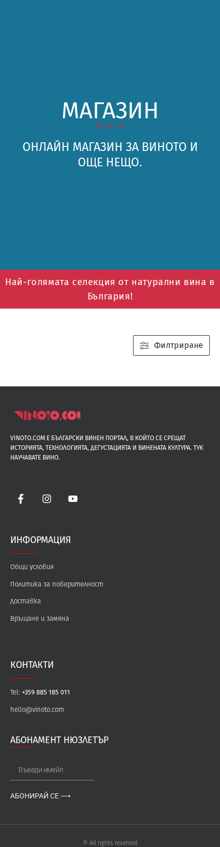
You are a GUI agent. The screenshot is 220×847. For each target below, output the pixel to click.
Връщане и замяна (39, 619)
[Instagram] (47, 499)
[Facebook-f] (21, 499)
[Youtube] (73, 499)
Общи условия (32, 567)
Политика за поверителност (56, 584)
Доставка (25, 601)
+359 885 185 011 (46, 692)
